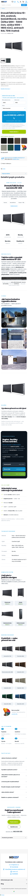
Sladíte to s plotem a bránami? (10, 797)
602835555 (15, 874)
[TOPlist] (2, 895)
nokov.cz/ (15, 871)
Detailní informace (5, 88)
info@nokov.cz (15, 864)
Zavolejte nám (14, 831)
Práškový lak (7, 474)
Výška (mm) (16, 99)
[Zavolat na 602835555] (18, 2)
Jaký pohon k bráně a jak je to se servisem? (10, 775)
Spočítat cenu (14, 826)
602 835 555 (15, 867)
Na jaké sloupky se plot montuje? (10, 787)
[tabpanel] (4, 141)
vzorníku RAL (14, 714)
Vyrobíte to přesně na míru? (9, 769)
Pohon (3, 105)
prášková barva (17, 444)
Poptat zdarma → (14, 131)
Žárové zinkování (6, 444)
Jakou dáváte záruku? (7, 792)
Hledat (24, 5)
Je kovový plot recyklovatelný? (10, 781)
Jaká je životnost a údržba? (9, 758)
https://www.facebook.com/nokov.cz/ (15, 869)
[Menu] (26, 2)
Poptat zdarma (14, 821)
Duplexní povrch (14, 205)
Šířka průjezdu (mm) (6, 99)
